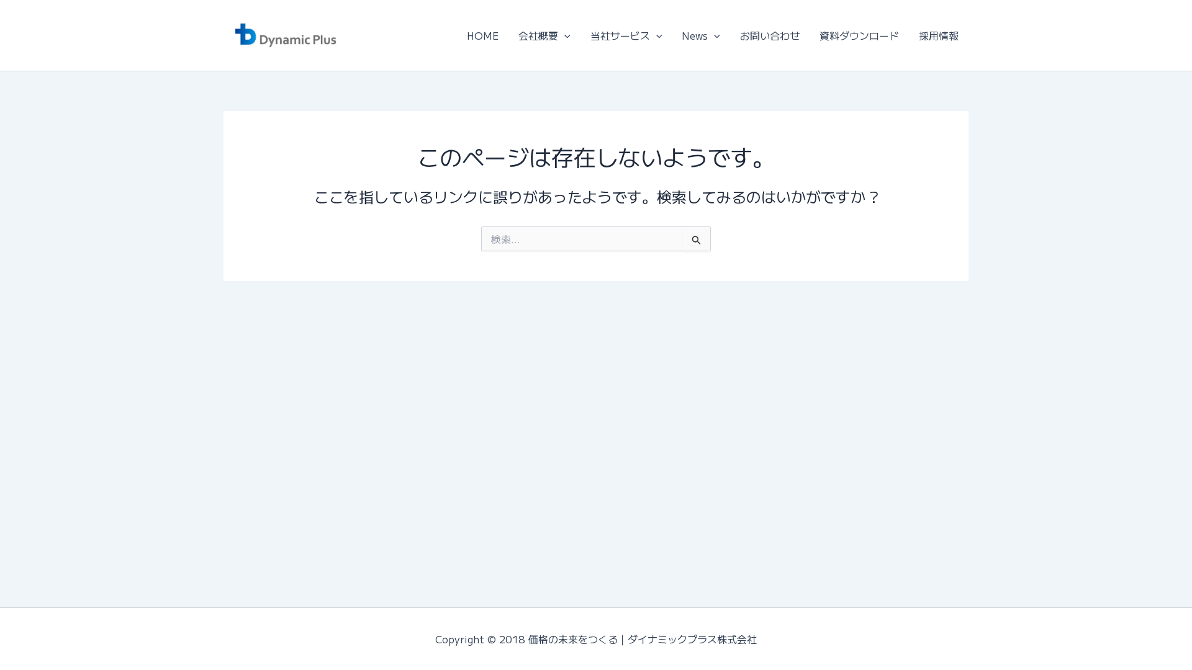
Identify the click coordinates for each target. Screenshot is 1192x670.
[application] (564, 35)
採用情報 (939, 35)
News (695, 35)
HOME (483, 35)
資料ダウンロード (859, 35)
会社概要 (538, 35)
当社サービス (620, 35)
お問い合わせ (770, 35)
